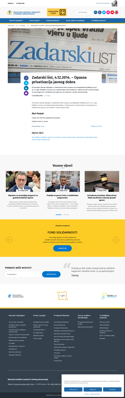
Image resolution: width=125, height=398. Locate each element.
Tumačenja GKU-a (39, 330)
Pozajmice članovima (61, 328)
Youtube (112, 12)
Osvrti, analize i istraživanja (75, 20)
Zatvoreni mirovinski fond (62, 334)
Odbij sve (93, 389)
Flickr (108, 12)
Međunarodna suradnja (16, 340)
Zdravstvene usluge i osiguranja (64, 347)
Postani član (20, 3)
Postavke (112, 389)
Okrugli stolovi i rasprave (17, 346)
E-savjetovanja (38, 333)
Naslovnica (11, 25)
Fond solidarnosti (62, 232)
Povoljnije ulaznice (60, 350)
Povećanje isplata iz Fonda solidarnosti (62, 237)
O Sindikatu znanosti (98, 20)
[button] (59, 214)
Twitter (104, 12)
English (116, 12)
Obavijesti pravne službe (41, 322)
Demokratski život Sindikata (18, 337)
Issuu (42, 126)
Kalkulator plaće (38, 335)
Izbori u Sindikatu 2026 (107, 335)
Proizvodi (57, 353)
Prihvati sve (73, 389)
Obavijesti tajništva (15, 355)
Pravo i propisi (34, 20)
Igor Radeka (36, 137)
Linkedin (26, 88)
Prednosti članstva (52, 20)
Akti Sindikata (104, 328)
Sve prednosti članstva (61, 322)
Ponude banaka (59, 344)
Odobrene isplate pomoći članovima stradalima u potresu (62, 242)
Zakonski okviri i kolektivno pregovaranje (17, 331)
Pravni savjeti (37, 338)
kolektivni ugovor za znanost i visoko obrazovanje (58, 137)
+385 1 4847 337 (55, 384)
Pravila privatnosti (95, 394)
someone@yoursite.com (26, 93)
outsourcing (80, 137)
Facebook (100, 12)
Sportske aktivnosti (15, 352)
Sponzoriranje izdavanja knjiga (64, 336)
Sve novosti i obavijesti (16, 322)
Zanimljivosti (13, 349)
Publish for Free (96, 126)
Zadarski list (45, 139)
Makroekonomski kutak (85, 327)
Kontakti (102, 338)
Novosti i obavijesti (15, 20)
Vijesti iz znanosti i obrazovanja (19, 334)
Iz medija (22, 25)
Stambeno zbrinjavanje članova (64, 331)
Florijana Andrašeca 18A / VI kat (23, 384)
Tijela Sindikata (104, 325)
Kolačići (86, 394)
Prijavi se (11, 3)
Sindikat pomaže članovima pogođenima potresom (62, 240)
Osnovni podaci (105, 322)
